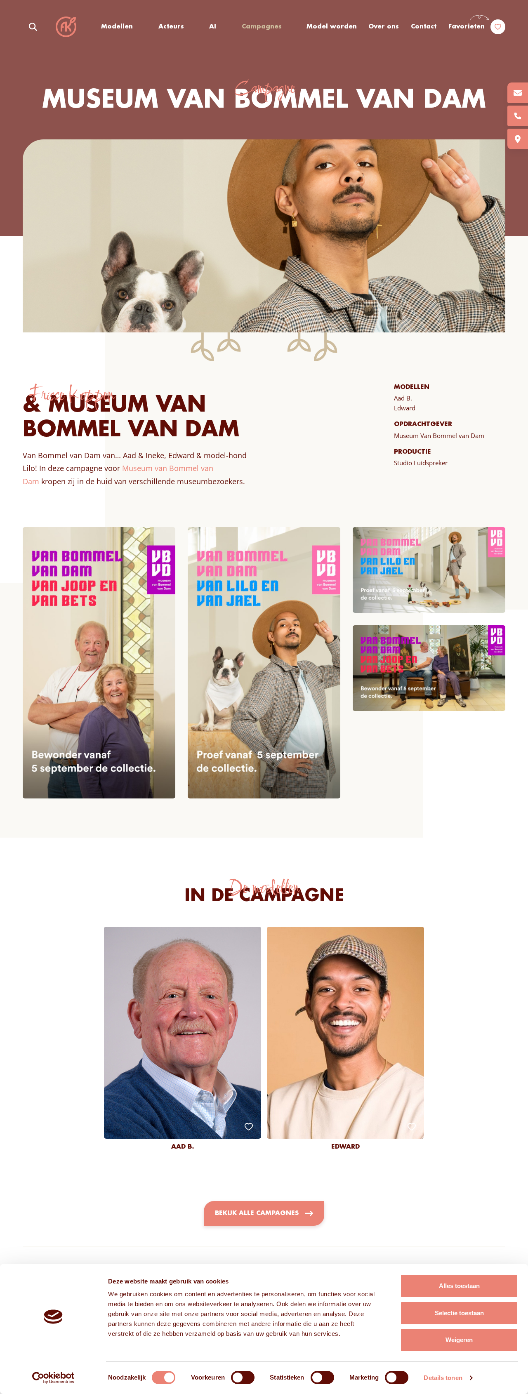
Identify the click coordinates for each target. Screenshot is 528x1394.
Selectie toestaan (459, 1312)
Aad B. (403, 398)
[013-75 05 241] (517, 116)
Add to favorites (249, 1126)
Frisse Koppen (66, 26)
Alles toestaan (459, 1285)
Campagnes (262, 27)
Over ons (383, 27)
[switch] (243, 1377)
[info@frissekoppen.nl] (517, 92)
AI (212, 27)
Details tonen (443, 1377)
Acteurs (171, 27)
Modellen (117, 27)
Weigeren (459, 1339)
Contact (423, 27)
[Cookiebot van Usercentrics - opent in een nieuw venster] (53, 1378)
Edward (404, 408)
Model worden (331, 27)
